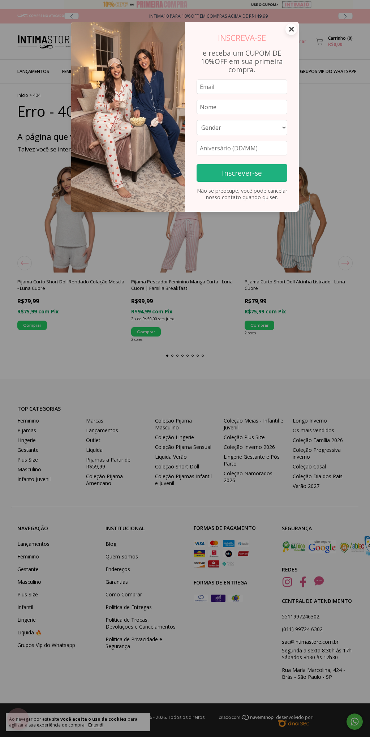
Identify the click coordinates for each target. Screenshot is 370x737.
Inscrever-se (242, 173)
